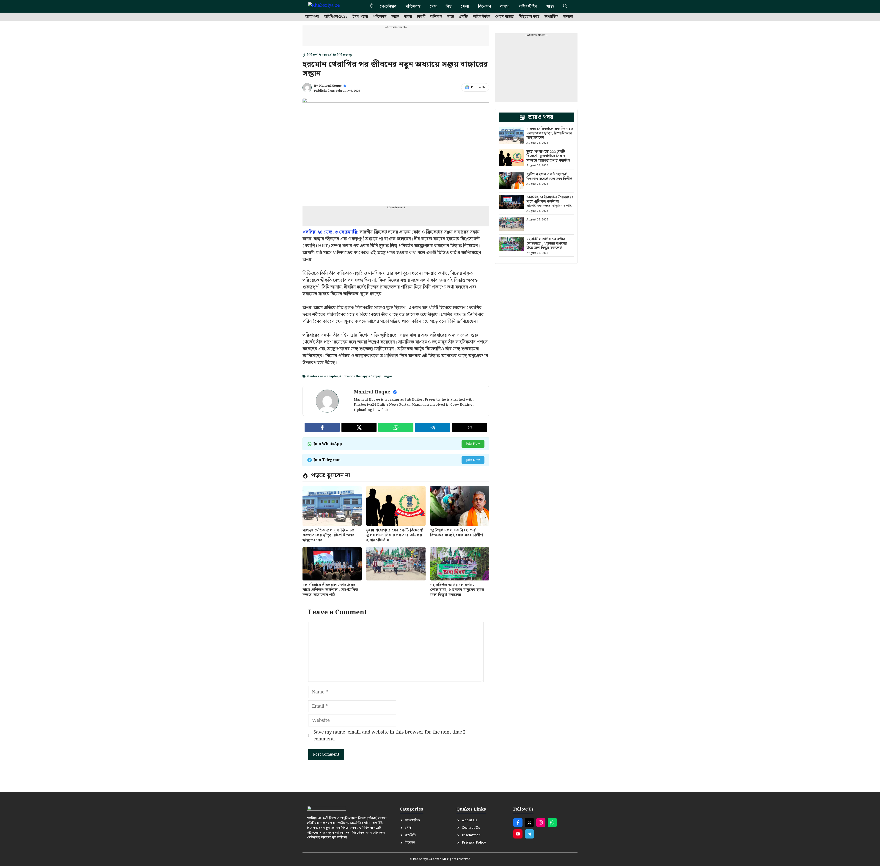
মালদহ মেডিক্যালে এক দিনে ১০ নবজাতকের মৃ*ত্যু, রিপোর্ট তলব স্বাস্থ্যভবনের (328, 535)
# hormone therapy (353, 376)
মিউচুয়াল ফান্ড (529, 16)
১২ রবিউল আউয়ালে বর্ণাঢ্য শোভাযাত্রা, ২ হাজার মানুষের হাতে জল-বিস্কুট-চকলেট (457, 590)
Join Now (473, 443)
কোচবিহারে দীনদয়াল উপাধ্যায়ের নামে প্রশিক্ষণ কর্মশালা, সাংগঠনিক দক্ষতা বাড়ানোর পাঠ (330, 590)
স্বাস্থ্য (550, 6)
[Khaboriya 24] (328, 6)
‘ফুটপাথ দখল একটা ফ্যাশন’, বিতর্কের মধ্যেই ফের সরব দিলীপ (456, 533)
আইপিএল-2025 (335, 16)
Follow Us (478, 87)
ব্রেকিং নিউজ (336, 55)
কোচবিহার (388, 6)
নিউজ (311, 55)
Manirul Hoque (330, 85)
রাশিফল (436, 16)
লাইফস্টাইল (528, 6)
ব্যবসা (504, 6)
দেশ (433, 6)
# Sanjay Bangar (380, 376)
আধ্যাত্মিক (551, 16)
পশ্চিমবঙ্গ (413, 6)
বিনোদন (484, 6)
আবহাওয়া (312, 16)
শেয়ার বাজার (504, 16)
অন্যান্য (568, 16)
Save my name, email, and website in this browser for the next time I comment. (389, 735)
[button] (565, 6)
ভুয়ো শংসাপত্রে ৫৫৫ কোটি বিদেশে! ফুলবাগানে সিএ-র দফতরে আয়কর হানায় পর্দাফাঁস (395, 535)
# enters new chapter (322, 376)
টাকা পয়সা (360, 16)
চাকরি (421, 16)
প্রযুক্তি (463, 16)
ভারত (395, 16)
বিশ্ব (448, 6)
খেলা (465, 6)
